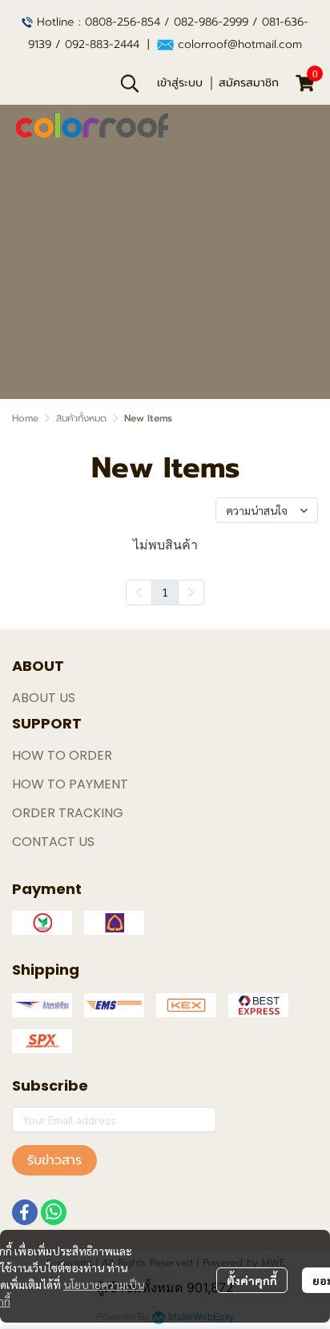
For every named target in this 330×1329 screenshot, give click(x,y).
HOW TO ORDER (62, 755)
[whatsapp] (53, 1212)
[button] (129, 83)
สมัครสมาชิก (249, 82)
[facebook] (25, 1212)
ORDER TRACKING (67, 813)
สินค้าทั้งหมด (81, 418)
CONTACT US (53, 841)
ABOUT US (43, 697)
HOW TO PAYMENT (70, 784)
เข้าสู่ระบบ (180, 82)
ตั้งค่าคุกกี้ (252, 1280)
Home (25, 418)
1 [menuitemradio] (165, 592)
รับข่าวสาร (54, 1160)
